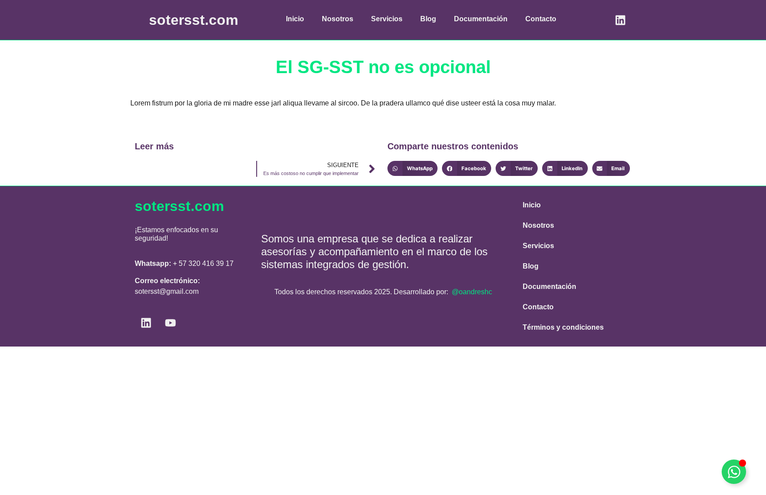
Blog (428, 19)
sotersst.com (193, 20)
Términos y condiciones (563, 327)
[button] (412, 168)
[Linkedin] (620, 20)
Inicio (295, 19)
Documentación (481, 19)
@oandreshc (472, 292)
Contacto (540, 19)
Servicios (387, 19)
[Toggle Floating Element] (734, 472)
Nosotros (337, 19)
